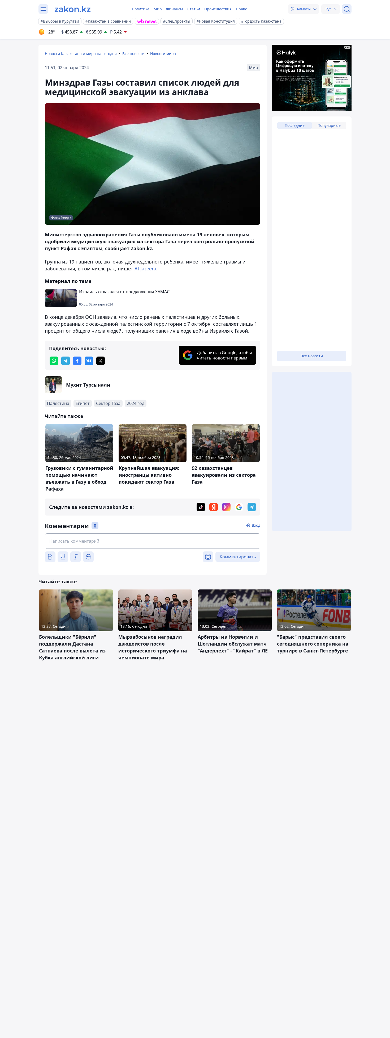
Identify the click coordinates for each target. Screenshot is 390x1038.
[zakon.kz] (72, 9)
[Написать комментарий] (152, 541)
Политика (140, 8)
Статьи (193, 8)
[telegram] (65, 361)
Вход (256, 525)
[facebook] (77, 361)
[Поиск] (347, 9)
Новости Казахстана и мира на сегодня (81, 53)
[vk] (89, 361)
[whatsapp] (54, 361)
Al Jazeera (145, 268)
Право (241, 8)
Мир (158, 8)
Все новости (133, 53)
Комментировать (238, 557)
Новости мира (163, 53)
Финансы (174, 8)
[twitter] (100, 361)
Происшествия (218, 8)
